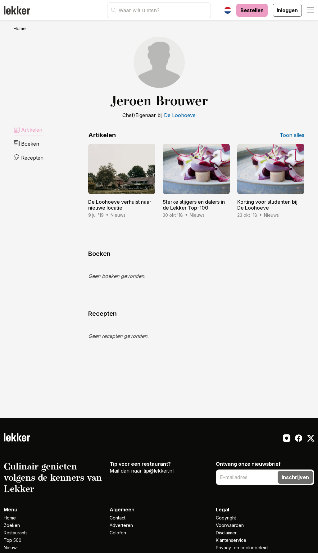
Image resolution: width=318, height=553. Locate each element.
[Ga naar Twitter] (310, 439)
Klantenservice (231, 540)
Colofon (118, 532)
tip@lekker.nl (158, 471)
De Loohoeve (180, 115)
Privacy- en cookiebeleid (242, 547)
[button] (310, 10)
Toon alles (292, 135)
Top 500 (12, 540)
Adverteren (121, 525)
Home (20, 28)
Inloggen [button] (287, 10)
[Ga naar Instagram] (286, 439)
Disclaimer (226, 532)
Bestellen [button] (252, 10)
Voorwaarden (230, 525)
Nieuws (11, 547)
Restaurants (16, 532)
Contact (117, 517)
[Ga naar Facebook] (298, 439)
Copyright (226, 517)
